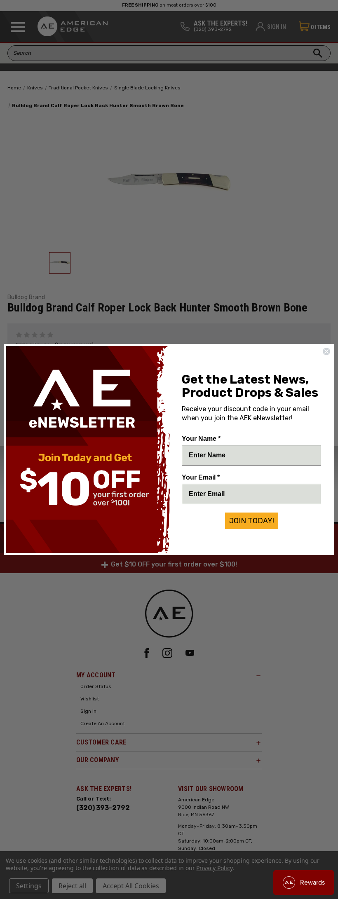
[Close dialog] (326, 351)
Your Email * (201, 477)
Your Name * (201, 438)
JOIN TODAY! (251, 520)
